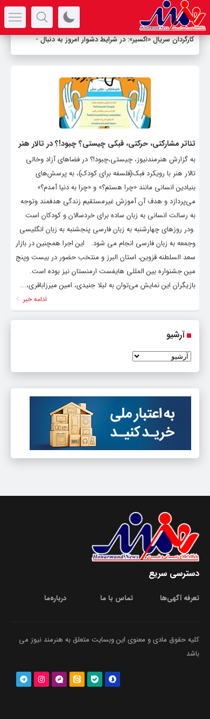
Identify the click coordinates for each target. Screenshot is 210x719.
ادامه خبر (34, 299)
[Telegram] (23, 679)
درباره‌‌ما (55, 598)
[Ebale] (94, 679)
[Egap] (59, 679)
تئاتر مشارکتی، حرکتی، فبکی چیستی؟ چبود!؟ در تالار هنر (107, 144)
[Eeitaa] (77, 679)
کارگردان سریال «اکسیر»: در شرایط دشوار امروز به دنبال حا (113, 39)
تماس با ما (116, 598)
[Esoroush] (112, 679)
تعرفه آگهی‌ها (179, 598)
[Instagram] (41, 679)
